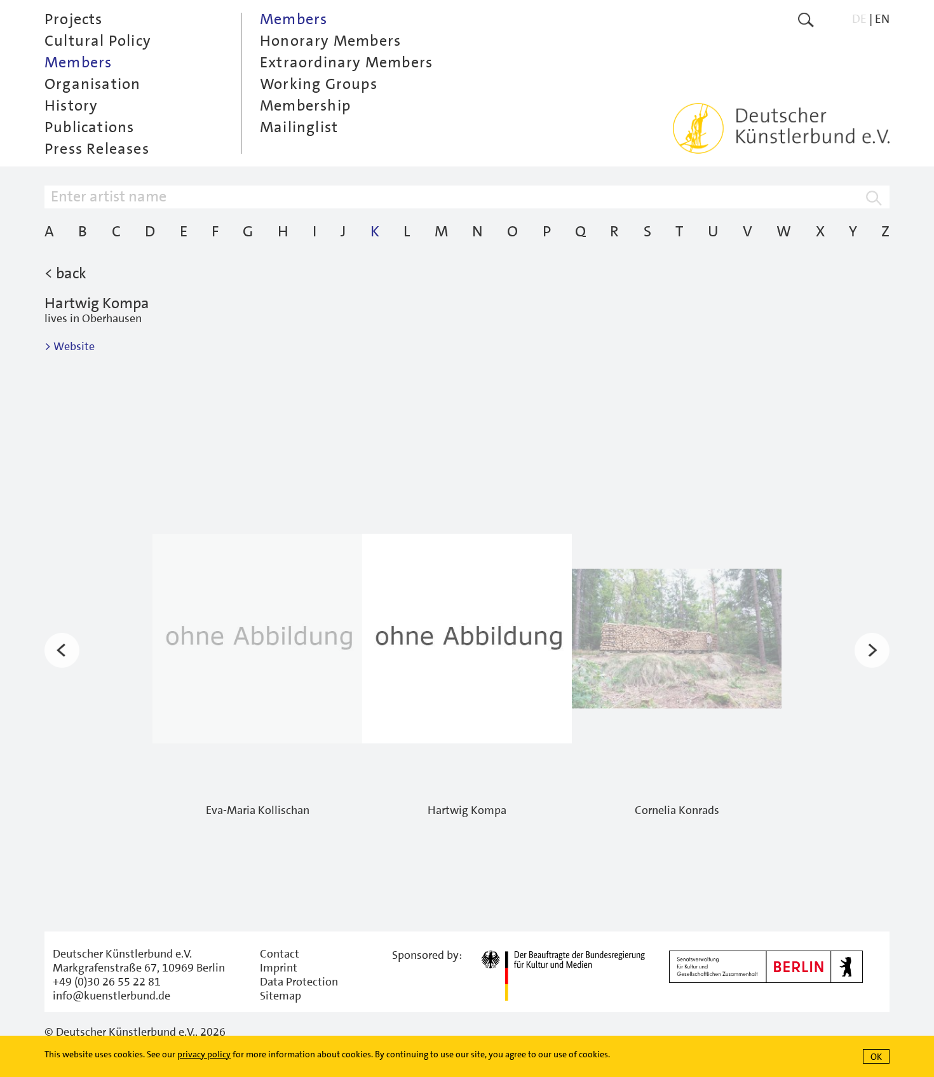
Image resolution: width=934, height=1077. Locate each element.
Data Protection (299, 981)
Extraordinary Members (346, 62)
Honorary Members (330, 40)
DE (859, 19)
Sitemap (280, 995)
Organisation (92, 84)
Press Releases (96, 149)
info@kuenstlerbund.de (111, 995)
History (71, 105)
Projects (73, 19)
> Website (69, 346)
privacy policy (204, 1054)
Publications (89, 127)
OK (876, 1056)
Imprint (278, 967)
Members (78, 62)
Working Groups (318, 84)
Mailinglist (299, 127)
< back (65, 273)
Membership (305, 105)
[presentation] (61, 650)
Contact (279, 953)
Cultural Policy (97, 40)
